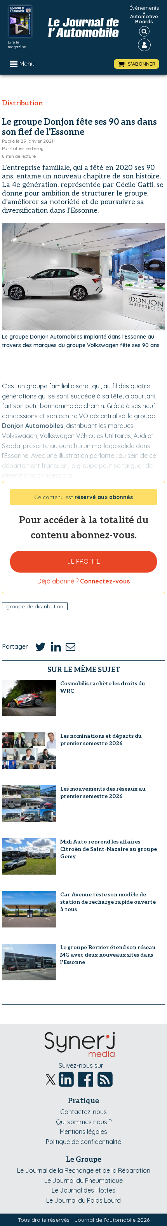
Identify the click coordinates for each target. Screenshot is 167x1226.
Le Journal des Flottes (83, 1190)
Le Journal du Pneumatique (83, 1180)
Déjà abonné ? (83, 581)
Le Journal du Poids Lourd (83, 1200)
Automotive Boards (144, 19)
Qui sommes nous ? (83, 1122)
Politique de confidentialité (83, 1142)
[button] (136, 64)
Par (22, 148)
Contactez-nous (83, 1112)
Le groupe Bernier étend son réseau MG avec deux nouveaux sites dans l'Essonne (108, 955)
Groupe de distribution (34, 606)
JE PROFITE (83, 561)
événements (144, 8)
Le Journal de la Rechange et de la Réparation (83, 1170)
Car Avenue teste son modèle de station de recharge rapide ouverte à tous (108, 902)
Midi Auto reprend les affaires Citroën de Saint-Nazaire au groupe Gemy (108, 849)
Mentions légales (83, 1131)
